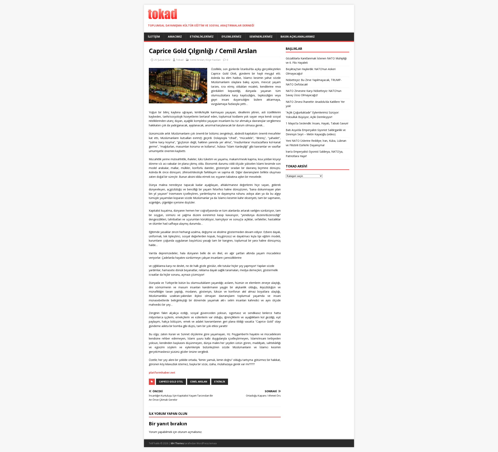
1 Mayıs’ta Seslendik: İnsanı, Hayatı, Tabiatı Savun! (317, 123)
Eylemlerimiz (231, 36)
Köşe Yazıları (213, 60)
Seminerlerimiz (261, 36)
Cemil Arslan (197, 60)
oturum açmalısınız (190, 432)
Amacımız (175, 36)
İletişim (154, 36)
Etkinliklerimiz (202, 36)
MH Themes (177, 443)
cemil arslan (198, 381)
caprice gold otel (171, 381)
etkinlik (219, 381)
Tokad (179, 60)
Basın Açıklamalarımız (298, 36)
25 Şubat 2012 (162, 60)
